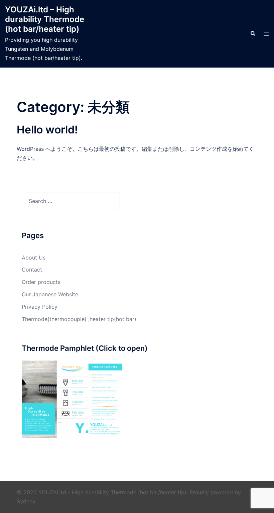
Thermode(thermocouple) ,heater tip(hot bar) (79, 319)
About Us (33, 257)
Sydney (26, 501)
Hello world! (47, 129)
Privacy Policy (39, 306)
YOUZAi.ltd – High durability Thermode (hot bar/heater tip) (44, 19)
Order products (41, 282)
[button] (252, 33)
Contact (32, 269)
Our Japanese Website (50, 294)
